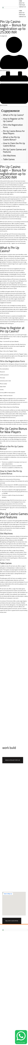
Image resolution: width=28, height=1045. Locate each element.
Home (20, 1)
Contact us (22, 6)
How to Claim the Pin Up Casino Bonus (14, 144)
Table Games (9, 159)
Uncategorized (3, 36)
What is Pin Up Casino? (13, 115)
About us (21, 3)
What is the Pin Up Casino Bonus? (11, 138)
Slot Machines (9, 155)
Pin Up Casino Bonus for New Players (14, 132)
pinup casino (5, 381)
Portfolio (22, 4)
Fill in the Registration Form (13, 126)
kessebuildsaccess (5, 70)
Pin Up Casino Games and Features (14, 151)
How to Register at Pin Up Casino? (13, 120)
